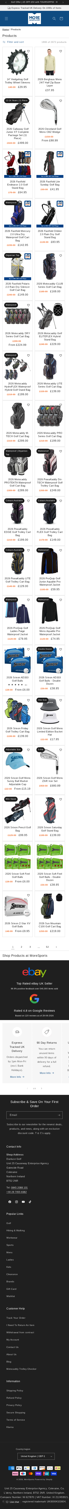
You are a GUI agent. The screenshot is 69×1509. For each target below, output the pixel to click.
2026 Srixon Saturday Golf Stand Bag (50, 829)
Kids (8, 1267)
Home (5, 29)
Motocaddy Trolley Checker (21, 1369)
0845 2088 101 (19, 1187)
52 (47, 947)
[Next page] (56, 947)
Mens (9, 1252)
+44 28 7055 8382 (16, 1192)
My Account (12, 1339)
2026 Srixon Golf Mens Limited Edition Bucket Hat (50, 731)
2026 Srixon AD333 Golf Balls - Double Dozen (50, 680)
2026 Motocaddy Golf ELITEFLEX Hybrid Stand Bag (50, 336)
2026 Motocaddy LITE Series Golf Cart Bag (49, 385)
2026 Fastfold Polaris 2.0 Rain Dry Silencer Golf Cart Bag (17, 286)
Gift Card (11, 1289)
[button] (6, 18)
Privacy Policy (14, 1405)
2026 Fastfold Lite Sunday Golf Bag (50, 183)
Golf (8, 1223)
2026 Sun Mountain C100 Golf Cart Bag (50, 925)
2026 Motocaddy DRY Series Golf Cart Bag (17, 335)
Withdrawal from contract (20, 1332)
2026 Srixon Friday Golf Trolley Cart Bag (18, 730)
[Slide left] (27, 1088)
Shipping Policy (14, 1390)
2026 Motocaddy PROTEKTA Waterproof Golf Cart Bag (17, 482)
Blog (8, 1361)
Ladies (10, 1259)
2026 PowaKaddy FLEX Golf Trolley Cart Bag (50, 532)
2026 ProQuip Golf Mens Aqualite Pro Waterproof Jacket (49, 631)
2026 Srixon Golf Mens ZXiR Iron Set (50, 780)
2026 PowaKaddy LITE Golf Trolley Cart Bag (17, 580)
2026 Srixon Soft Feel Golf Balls (17, 875)
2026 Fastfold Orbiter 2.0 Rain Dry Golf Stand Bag (50, 234)
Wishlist (10, 1296)
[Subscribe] (58, 1115)
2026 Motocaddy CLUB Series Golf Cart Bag (50, 285)
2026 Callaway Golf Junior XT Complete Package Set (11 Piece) (17, 133)
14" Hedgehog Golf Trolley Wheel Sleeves (17, 81)
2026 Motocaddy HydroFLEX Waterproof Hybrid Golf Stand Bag (17, 386)
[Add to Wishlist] (28, 51)
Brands (10, 1281)
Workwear (11, 1237)
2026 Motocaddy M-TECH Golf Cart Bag (17, 435)
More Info (15, 1076)
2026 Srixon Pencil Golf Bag (17, 829)
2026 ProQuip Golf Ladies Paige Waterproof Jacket (17, 631)
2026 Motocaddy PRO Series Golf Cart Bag (49, 435)
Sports (10, 1245)
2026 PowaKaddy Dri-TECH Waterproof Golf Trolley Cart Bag (50, 482)
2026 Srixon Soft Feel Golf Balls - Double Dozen (50, 876)
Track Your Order (16, 1318)
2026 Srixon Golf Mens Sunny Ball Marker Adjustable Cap (17, 781)
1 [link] (13, 947)
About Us (11, 1354)
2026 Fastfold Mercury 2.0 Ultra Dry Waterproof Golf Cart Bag (17, 236)
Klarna (10, 1427)
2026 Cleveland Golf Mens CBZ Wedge (49, 130)
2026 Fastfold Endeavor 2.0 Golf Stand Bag (17, 184)
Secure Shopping (15, 1412)
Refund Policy (14, 1398)
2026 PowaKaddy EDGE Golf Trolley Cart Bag (17, 532)
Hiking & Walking (15, 1230)
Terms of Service (15, 1420)
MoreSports (29, 1479)
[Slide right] (41, 1088)
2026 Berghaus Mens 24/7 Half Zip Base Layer (50, 82)
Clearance (12, 1274)
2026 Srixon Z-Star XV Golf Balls (17, 925)
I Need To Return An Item (20, 1325)
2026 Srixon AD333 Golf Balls (17, 679)
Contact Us (12, 1347)
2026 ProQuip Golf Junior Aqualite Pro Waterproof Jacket (49, 581)
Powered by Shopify (43, 1479)
